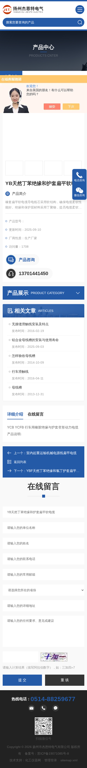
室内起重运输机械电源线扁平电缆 (51, 453)
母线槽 (17, 387)
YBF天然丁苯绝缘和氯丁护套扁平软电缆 (56, 471)
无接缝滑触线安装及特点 (30, 324)
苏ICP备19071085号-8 (53, 753)
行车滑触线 (20, 371)
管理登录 (50, 760)
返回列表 (20, 462)
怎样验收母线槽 (23, 356)
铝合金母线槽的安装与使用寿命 (35, 340)
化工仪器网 (33, 760)
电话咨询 (79, 180)
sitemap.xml (68, 760)
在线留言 (36, 414)
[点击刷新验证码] (54, 657)
